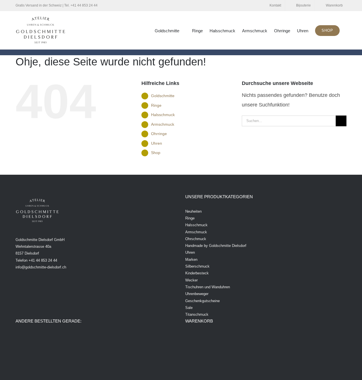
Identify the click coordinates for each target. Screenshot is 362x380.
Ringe (156, 105)
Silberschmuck (197, 266)
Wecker (191, 280)
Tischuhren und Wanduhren (207, 287)
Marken (191, 259)
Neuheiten (193, 211)
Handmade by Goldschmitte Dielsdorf (215, 246)
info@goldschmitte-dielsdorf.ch (41, 267)
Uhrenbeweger (196, 294)
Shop (155, 152)
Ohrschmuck (195, 239)
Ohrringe (159, 133)
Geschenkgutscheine (202, 301)
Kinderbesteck (197, 273)
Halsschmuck (163, 114)
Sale (189, 308)
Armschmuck (162, 124)
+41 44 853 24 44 (84, 5)
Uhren (156, 143)
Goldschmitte (162, 95)
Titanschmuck (196, 314)
